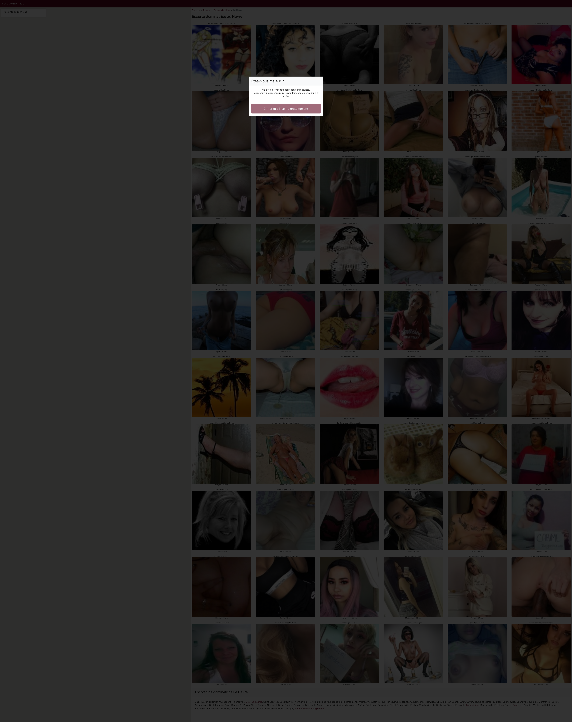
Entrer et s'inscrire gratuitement (286, 109)
